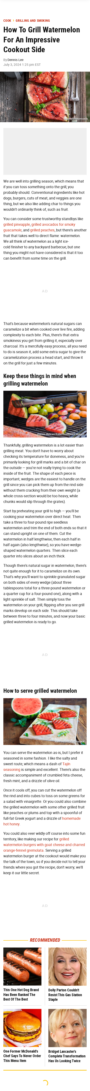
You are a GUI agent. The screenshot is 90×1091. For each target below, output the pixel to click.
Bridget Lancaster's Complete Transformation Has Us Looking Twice (67, 1056)
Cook (7, 20)
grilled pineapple (16, 224)
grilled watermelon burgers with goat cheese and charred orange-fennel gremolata (44, 845)
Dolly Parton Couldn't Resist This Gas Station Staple (65, 995)
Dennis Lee (15, 60)
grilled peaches (42, 230)
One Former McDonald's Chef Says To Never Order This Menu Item (22, 1056)
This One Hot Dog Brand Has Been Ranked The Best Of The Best (21, 994)
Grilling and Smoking (33, 20)
